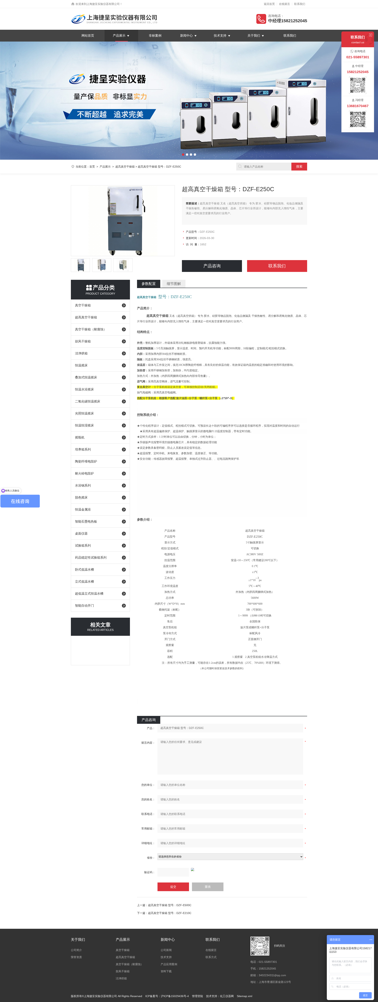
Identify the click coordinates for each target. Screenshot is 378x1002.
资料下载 (166, 971)
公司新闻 (166, 950)
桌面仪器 (81, 533)
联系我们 (299, 4)
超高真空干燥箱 (125, 166)
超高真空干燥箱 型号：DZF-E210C (169, 913)
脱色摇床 (81, 497)
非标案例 (155, 35)
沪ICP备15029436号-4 (175, 996)
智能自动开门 (84, 605)
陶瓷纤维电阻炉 (86, 461)
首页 (92, 166)
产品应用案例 (169, 964)
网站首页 (88, 35)
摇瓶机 (79, 437)
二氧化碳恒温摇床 (87, 401)
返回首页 (269, 4)
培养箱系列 (83, 449)
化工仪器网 (227, 996)
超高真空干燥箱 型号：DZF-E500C (169, 905)
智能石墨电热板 (86, 521)
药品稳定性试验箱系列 (91, 557)
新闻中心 (186, 35)
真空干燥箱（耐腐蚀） (91, 329)
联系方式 (211, 957)
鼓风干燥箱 (83, 341)
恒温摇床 (81, 365)
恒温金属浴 (83, 509)
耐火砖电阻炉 (84, 473)
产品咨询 (212, 265)
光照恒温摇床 (84, 413)
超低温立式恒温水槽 (89, 593)
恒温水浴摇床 (84, 389)
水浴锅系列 (83, 485)
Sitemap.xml (244, 996)
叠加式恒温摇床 (86, 377)
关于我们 (253, 35)
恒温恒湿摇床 (84, 425)
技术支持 (220, 35)
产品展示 (119, 35)
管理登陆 (197, 996)
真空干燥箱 (83, 305)
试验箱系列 (83, 545)
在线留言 (284, 4)
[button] (28, 101)
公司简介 (76, 950)
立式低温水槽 (84, 581)
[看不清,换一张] (222, 869)
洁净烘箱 (81, 353)
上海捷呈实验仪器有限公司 (103, 4)
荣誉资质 (76, 957)
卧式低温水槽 (84, 569)
